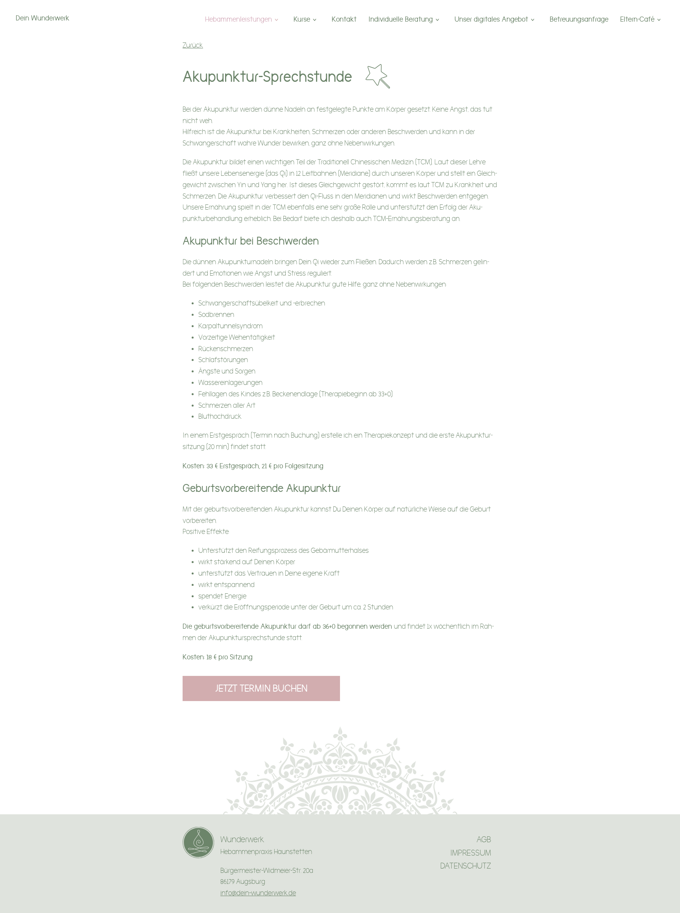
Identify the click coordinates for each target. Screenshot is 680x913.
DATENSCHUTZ (465, 866)
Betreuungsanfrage (579, 19)
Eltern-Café (637, 19)
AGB (484, 839)
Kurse (302, 19)
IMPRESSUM (470, 853)
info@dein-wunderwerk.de (258, 893)
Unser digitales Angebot (491, 19)
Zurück (193, 45)
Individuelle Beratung (400, 19)
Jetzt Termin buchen (261, 688)
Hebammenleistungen (238, 19)
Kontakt (344, 19)
